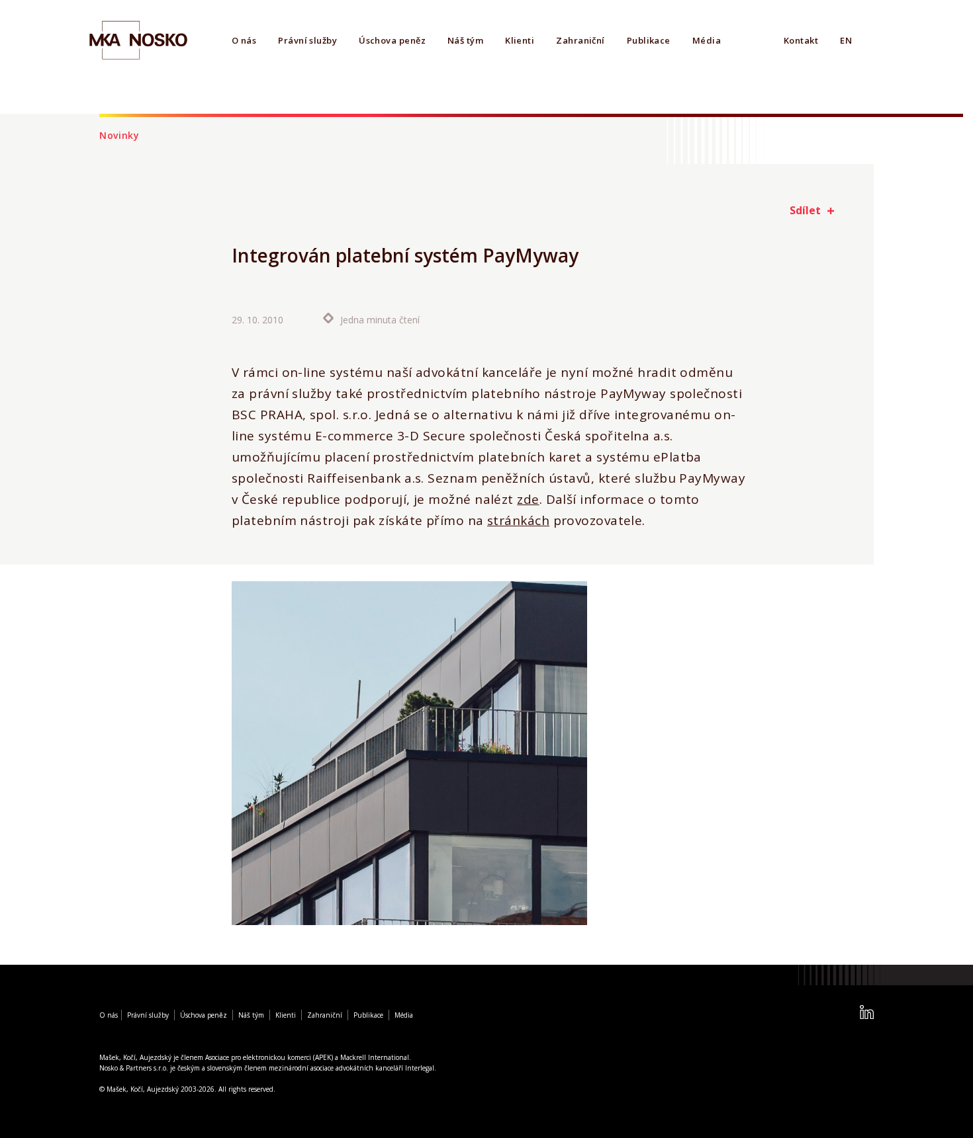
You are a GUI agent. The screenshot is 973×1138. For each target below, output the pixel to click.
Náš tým (465, 40)
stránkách (518, 520)
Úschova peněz (392, 40)
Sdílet (805, 210)
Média (706, 40)
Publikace (649, 40)
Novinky (119, 135)
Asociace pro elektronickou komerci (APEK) (269, 1057)
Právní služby (307, 40)
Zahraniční (580, 40)
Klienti (519, 40)
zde (528, 499)
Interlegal (419, 1068)
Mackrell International (374, 1057)
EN (846, 40)
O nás (244, 40)
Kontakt (801, 40)
